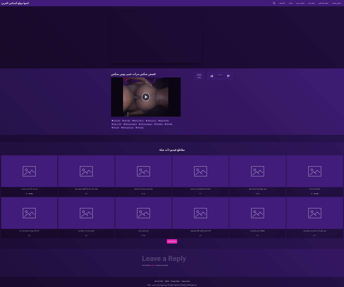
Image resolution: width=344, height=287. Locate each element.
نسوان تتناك (140, 127)
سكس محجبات (336, 3)
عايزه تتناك (116, 127)
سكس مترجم (300, 3)
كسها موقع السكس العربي (15, 3)
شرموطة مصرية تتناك (131, 124)
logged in (153, 265)
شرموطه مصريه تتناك (146, 124)
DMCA (167, 281)
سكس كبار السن (323, 3)
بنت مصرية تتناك (151, 120)
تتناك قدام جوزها (164, 120)
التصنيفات (282, 3)
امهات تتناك (127, 120)
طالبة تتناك (169, 124)
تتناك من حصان (117, 124)
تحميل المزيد (172, 241)
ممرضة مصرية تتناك (128, 127)
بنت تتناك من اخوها (139, 120)
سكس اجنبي (116, 120)
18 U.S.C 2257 (158, 281)
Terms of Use (185, 281)
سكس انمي (311, 3)
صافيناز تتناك (159, 124)
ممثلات (290, 3)
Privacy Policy (175, 281)
